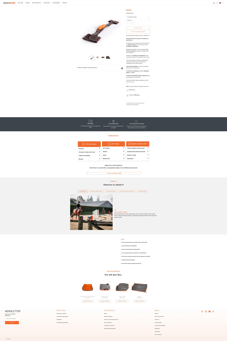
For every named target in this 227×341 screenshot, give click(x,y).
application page (130, 81)
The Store (20, 2)
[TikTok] (213, 311)
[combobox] (221, 3)
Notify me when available (138, 31)
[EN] (221, 3)
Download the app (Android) (62, 316)
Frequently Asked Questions (62, 322)
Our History (47, 2)
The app (27, 2)
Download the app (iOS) (61, 313)
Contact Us (157, 319)
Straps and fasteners (108, 316)
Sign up (12, 322)
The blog (64, 2)
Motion (105, 313)
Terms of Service (158, 334)
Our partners (56, 2)
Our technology (36, 2)
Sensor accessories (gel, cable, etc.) (111, 319)
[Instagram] (206, 311)
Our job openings (158, 322)
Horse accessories (107, 322)
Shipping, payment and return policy (87, 67)
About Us (156, 313)
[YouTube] (209, 311)
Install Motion (59, 319)
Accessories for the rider (109, 325)
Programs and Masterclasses (110, 328)
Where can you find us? (159, 316)
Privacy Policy (157, 331)
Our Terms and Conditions (160, 325)
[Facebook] (202, 311)
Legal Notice (157, 328)
